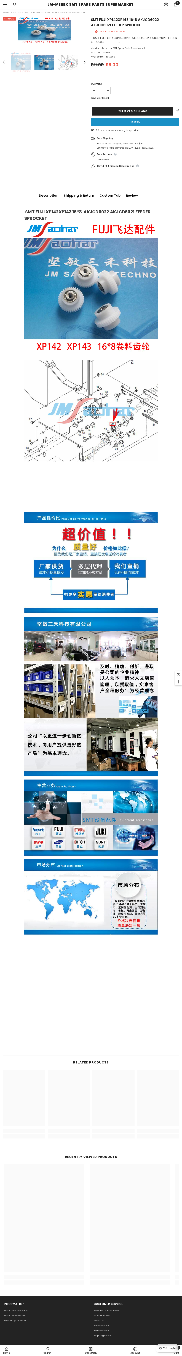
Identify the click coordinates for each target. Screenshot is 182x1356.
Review (132, 195)
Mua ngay (135, 122)
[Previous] (3, 62)
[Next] (84, 62)
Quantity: (96, 83)
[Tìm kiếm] (15, 4)
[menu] (5, 4)
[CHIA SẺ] (176, 111)
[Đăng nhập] (166, 4)
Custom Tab (110, 195)
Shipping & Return (79, 195)
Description (48, 195)
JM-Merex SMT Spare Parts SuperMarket (123, 48)
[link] (24, 1131)
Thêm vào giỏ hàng (132, 111)
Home (6, 12)
